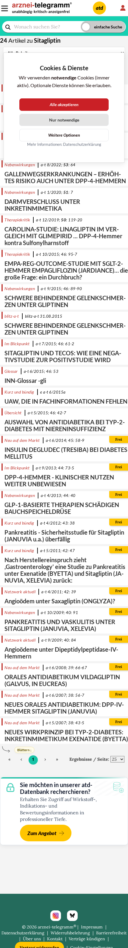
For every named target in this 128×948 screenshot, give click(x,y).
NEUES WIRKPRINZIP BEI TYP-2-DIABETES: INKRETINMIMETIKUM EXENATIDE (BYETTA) (66, 735)
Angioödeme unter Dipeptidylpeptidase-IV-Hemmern (61, 653)
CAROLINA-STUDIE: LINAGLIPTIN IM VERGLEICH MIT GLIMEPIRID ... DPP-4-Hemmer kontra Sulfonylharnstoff (63, 236)
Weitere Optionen (64, 135)
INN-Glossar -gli (25, 380)
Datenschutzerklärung (22, 933)
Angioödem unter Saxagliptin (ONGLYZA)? (59, 601)
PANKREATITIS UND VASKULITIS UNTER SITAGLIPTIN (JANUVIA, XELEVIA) (59, 625)
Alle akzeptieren (64, 104)
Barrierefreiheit (111, 933)
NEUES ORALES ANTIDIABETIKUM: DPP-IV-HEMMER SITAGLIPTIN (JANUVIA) (64, 708)
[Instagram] (55, 915)
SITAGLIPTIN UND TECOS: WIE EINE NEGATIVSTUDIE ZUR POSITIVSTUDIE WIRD (62, 356)
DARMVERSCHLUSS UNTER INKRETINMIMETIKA (42, 205)
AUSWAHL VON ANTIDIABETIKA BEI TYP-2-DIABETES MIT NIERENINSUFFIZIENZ (64, 425)
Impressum (92, 927)
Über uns (32, 938)
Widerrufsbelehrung (70, 933)
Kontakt (55, 938)
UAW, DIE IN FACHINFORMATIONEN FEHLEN (65, 401)
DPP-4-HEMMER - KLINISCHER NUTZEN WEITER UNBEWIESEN (59, 480)
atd (99, 8)
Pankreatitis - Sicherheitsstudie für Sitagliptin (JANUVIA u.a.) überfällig (64, 536)
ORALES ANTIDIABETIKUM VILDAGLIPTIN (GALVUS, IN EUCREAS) (62, 680)
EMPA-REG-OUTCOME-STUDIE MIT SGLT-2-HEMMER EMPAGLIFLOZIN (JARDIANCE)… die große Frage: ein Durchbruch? (66, 270)
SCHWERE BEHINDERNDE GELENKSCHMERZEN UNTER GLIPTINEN (65, 301)
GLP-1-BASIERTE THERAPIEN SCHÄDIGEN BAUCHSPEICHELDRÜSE (61, 508)
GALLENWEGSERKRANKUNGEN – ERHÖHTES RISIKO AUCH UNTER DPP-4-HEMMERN (65, 177)
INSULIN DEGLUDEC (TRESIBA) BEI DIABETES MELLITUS (65, 453)
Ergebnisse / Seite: (89, 759)
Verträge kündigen (87, 938)
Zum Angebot (41, 833)
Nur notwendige (64, 119)
